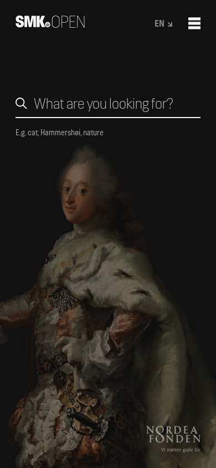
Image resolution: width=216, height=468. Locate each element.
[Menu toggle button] (194, 23)
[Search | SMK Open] (50, 24)
